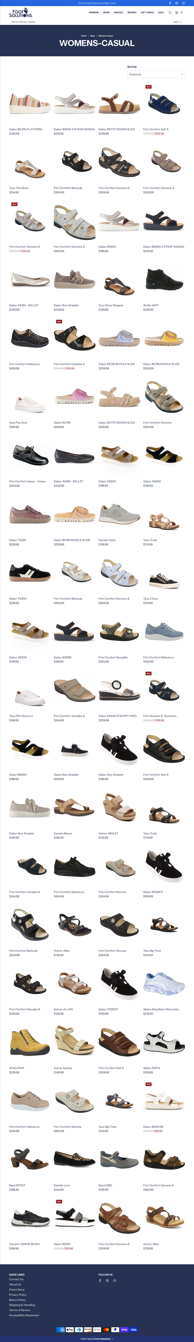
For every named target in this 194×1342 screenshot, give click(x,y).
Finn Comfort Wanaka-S (24, 1009)
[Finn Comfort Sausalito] (119, 632)
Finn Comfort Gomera (157, 422)
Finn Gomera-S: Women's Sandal (159, 716)
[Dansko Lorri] (74, 1160)
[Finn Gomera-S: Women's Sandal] (164, 690)
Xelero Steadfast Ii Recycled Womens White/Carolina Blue (162, 1010)
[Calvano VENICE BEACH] (30, 1218)
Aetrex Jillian (62, 950)
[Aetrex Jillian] (74, 925)
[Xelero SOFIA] (164, 1042)
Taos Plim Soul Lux (21, 716)
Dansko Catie (107, 540)
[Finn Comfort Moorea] (119, 866)
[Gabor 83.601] (74, 1218)
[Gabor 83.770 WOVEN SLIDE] (119, 103)
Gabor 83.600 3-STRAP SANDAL (74, 129)
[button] (97, 1339)
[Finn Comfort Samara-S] (164, 1160)
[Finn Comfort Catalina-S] (74, 338)
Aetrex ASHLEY (108, 833)
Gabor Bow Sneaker (66, 305)
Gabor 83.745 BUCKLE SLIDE (117, 364)
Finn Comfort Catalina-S (69, 364)
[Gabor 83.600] (30, 749)
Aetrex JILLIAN (63, 1009)
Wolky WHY (151, 305)
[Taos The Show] (30, 162)
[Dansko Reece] (74, 808)
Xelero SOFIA (151, 1068)
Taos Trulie (150, 540)
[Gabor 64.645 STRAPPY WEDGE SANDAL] (119, 690)
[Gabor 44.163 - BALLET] (30, 279)
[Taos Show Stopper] (119, 279)
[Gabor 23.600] (119, 456)
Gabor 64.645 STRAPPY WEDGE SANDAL (119, 716)
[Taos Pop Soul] (30, 397)
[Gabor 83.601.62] (164, 1101)
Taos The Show (18, 188)
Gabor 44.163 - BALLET (24, 305)
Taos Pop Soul (18, 422)
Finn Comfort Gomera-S (114, 188)
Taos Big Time (152, 950)
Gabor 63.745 (62, 422)
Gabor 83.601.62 (153, 1126)
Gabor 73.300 (17, 598)
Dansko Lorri (62, 1185)
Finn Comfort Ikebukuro (24, 364)
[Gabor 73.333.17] (119, 983)
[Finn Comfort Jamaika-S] (74, 690)
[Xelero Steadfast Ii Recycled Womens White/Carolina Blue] (164, 983)
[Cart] (176, 12)
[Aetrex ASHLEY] (119, 808)
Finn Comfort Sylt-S (155, 129)
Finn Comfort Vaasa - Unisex (27, 481)
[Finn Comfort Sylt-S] (164, 103)
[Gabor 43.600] (164, 456)
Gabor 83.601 (62, 1244)
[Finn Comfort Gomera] (164, 397)
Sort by (132, 66)
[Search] (170, 12)
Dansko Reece (63, 833)
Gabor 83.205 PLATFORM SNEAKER (25, 130)
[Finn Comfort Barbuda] (74, 162)
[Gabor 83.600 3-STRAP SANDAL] (74, 103)
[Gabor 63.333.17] (164, 866)
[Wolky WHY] (164, 279)
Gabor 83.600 (18, 774)
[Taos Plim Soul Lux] (30, 690)
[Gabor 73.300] (30, 573)
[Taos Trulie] (164, 514)
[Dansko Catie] (119, 514)
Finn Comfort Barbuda (68, 188)
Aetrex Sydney (63, 1068)
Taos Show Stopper (111, 305)
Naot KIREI (105, 1185)
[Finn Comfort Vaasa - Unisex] (30, 456)
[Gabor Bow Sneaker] (74, 279)
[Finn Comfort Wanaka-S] (30, 983)
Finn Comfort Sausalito (113, 657)
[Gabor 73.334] (30, 514)
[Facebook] (170, 3)
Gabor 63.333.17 (153, 892)
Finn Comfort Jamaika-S (69, 716)
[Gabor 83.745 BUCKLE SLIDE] (119, 338)
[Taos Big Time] (164, 925)
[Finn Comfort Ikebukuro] (30, 338)
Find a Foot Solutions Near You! (97, 3)
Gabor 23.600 (107, 481)
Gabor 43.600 (152, 481)
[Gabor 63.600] (119, 221)
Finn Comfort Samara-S (158, 1185)
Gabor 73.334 (17, 540)
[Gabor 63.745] (74, 397)
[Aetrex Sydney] (74, 1042)
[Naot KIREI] (119, 1160)
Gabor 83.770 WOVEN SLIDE (117, 129)
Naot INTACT (17, 1185)
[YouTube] (183, 3)
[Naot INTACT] (30, 1160)
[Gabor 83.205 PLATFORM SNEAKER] (30, 103)
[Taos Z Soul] (164, 573)
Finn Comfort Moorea (112, 892)
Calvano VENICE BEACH (24, 1244)
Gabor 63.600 (107, 246)
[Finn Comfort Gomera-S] (119, 162)
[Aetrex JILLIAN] (74, 983)
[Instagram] (176, 3)
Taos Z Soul (150, 598)
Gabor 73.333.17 (108, 1009)
